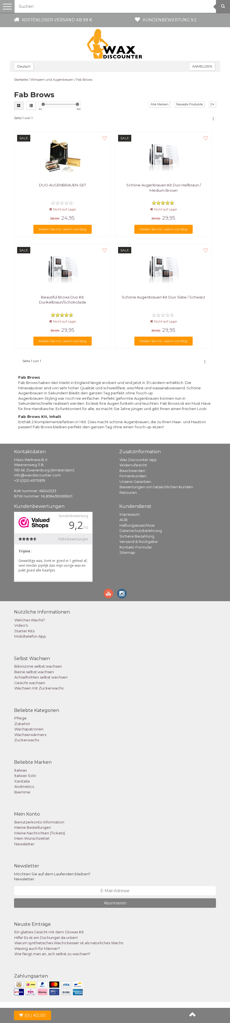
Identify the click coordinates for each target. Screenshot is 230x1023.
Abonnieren (115, 903)
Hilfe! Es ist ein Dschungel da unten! (46, 937)
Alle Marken (160, 104)
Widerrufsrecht (133, 465)
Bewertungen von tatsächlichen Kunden (156, 487)
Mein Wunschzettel (31, 838)
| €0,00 (35, 1015)
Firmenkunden (132, 476)
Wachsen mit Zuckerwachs (38, 688)
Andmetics (24, 786)
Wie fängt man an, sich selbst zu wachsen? (52, 954)
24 (212, 104)
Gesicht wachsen (29, 683)
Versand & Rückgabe (138, 541)
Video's (21, 625)
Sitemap (127, 552)
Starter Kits (24, 631)
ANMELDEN (202, 66)
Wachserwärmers (30, 734)
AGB (123, 519)
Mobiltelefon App (30, 636)
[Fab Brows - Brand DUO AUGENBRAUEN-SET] (62, 156)
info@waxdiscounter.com (37, 475)
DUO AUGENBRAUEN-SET (62, 185)
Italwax (20, 770)
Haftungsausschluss (137, 525)
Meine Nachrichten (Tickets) (39, 833)
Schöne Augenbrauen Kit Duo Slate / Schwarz (163, 297)
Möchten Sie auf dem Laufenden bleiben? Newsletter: (52, 876)
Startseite (21, 80)
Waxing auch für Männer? (37, 948)
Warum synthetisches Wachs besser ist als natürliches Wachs (68, 943)
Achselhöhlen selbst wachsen (41, 677)
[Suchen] (223, 6)
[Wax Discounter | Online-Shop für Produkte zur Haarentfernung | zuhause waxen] (115, 44)
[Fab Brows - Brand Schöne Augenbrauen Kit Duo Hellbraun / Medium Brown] (163, 156)
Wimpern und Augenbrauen (52, 80)
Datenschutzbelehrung (140, 530)
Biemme (22, 792)
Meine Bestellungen (32, 827)
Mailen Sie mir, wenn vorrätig (62, 229)
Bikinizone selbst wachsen (38, 666)
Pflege (20, 718)
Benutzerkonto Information (39, 822)
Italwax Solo (25, 775)
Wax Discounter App (138, 459)
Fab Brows (84, 80)
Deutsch (24, 66)
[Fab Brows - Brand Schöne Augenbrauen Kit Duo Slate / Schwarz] (163, 268)
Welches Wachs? (29, 620)
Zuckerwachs (26, 740)
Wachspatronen (28, 729)
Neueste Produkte (189, 104)
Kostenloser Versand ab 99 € (57, 19)
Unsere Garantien (135, 481)
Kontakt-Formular (135, 547)
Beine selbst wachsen (34, 672)
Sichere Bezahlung (136, 536)
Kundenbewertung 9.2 (169, 19)
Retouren (128, 492)
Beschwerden (132, 470)
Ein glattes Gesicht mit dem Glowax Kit (49, 932)
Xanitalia (22, 781)
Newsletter (24, 844)
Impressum (129, 514)
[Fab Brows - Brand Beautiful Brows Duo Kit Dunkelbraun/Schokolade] (62, 268)
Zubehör (22, 723)
